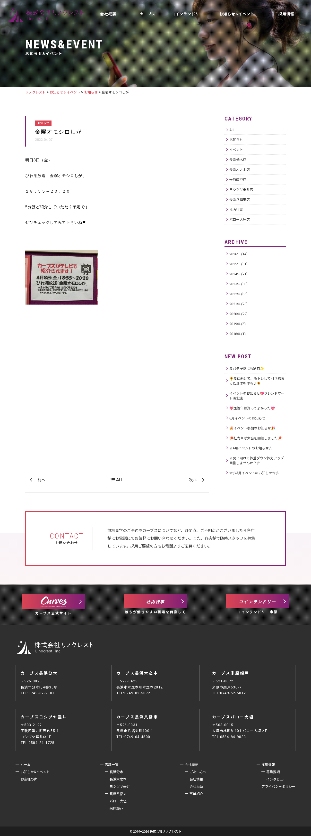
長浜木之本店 (239, 170)
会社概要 (108, 14)
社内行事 (236, 210)
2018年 (237, 334)
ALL (232, 130)
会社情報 (196, 779)
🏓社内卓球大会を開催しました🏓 (255, 438)
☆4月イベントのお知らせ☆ (250, 448)
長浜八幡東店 (239, 200)
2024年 (238, 274)
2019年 (237, 324)
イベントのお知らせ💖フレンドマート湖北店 (257, 395)
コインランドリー (187, 14)
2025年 (238, 264)
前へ (41, 480)
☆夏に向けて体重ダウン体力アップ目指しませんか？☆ (256, 460)
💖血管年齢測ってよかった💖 (252, 408)
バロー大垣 (118, 801)
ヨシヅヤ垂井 (120, 787)
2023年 (238, 284)
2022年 (238, 294)
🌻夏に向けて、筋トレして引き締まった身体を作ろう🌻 (256, 381)
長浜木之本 (118, 779)
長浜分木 (116, 772)
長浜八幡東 (118, 794)
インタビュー (276, 779)
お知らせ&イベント (237, 14)
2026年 (238, 254)
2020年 (238, 314)
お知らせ (236, 140)
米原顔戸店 (237, 180)
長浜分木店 (237, 160)
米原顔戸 (116, 808)
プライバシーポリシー (278, 787)
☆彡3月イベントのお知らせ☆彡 (254, 473)
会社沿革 (196, 787)
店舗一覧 (122, 38)
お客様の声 (172, 38)
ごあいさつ (198, 772)
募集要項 (273, 772)
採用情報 (286, 14)
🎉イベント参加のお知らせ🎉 (252, 428)
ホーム (25, 765)
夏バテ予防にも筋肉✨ (246, 369)
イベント (236, 150)
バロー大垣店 (239, 220)
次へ (193, 480)
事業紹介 (196, 794)
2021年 (238, 304)
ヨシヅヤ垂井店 (241, 190)
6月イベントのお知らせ (247, 418)
